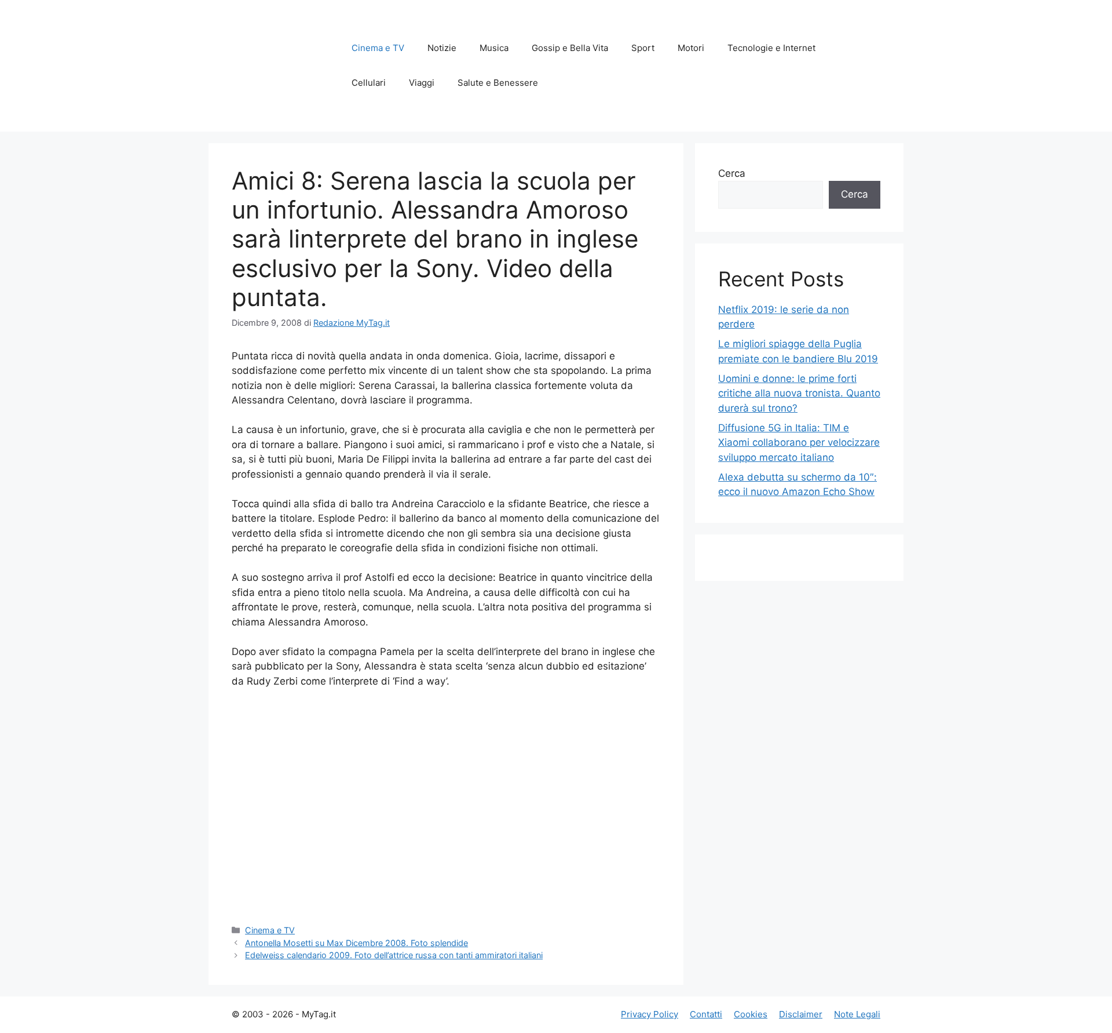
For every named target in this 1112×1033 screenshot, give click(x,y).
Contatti (706, 1014)
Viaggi (421, 82)
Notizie (441, 47)
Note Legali (857, 1014)
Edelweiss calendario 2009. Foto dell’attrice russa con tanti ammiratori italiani (394, 955)
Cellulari (369, 82)
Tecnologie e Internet (771, 47)
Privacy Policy (649, 1014)
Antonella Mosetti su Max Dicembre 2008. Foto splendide (356, 943)
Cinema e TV (378, 47)
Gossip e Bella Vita (570, 47)
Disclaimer (800, 1014)
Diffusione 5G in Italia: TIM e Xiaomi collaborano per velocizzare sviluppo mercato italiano (799, 442)
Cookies (750, 1014)
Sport (642, 47)
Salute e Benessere (498, 82)
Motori (691, 47)
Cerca (731, 173)
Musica (494, 47)
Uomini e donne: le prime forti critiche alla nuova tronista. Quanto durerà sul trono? (799, 393)
